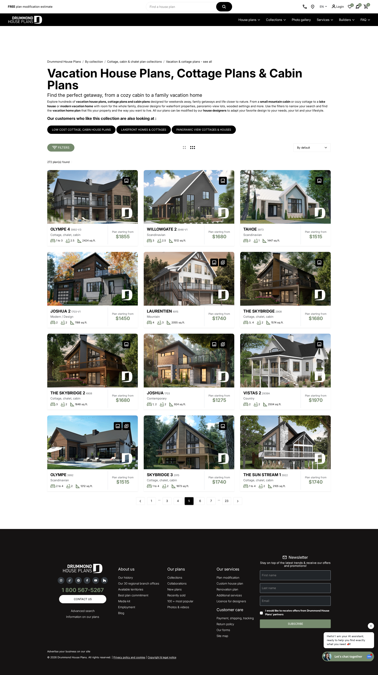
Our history (125, 577)
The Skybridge (259, 311)
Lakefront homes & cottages (143, 129)
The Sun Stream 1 (262, 474)
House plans (247, 20)
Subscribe (295, 623)
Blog (121, 613)
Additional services (229, 595)
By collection (94, 61)
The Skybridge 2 (67, 393)
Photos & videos (178, 607)
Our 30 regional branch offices (138, 583)
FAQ (363, 20)
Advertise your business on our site (68, 651)
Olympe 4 (60, 229)
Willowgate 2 (162, 229)
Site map (222, 636)
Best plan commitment (133, 595)
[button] (132, 199)
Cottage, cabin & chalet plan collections (134, 61)
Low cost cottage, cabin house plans (81, 129)
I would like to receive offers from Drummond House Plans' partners (297, 612)
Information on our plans (82, 617)
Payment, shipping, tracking (235, 618)
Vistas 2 (252, 393)
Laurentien (159, 311)
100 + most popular (180, 601)
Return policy (225, 624)
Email (265, 600)
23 (226, 501)
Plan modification (228, 577)
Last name (269, 588)
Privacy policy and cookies (129, 657)
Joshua (155, 393)
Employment (126, 607)
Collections (274, 20)
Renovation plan (227, 589)
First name (269, 575)
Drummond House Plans (64, 61)
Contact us (83, 599)
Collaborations (177, 583)
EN (322, 6)
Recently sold (176, 595)
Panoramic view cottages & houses (203, 129)
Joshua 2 (60, 311)
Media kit (124, 601)
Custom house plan (230, 583)
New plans (174, 589)
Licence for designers (231, 601)
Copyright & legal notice (162, 657)
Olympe (58, 474)
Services (323, 20)
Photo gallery (301, 20)
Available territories (130, 589)
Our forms (223, 630)
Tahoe (250, 229)
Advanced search (83, 611)
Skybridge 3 (160, 474)
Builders (345, 20)
